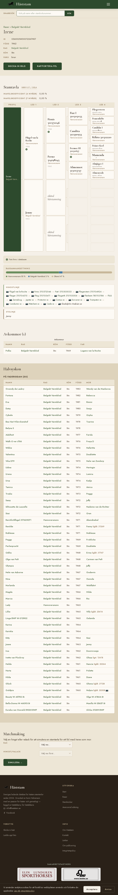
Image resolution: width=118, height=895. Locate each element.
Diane (89, 677)
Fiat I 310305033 (63, 291)
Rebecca (90, 395)
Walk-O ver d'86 (14, 441)
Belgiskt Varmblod (21, 27)
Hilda (8, 677)
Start (64, 791)
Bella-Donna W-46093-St (18, 703)
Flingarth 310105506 (65, 295)
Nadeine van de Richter (97, 506)
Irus (7, 651)
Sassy (8, 500)
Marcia (9, 598)
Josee (8, 644)
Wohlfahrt (91, 585)
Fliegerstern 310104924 (88, 291)
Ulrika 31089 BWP (95, 710)
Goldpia (10, 690)
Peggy (89, 493)
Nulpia (95, 690)
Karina (9, 624)
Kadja (89, 480)
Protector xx (43, 299)
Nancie (96, 664)
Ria (87, 598)
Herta (8, 670)
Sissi (8, 513)
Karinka (9, 631)
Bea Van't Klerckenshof (17, 421)
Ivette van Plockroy (15, 657)
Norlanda (10, 585)
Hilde (89, 592)
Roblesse (10, 533)
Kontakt (65, 835)
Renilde (9, 526)
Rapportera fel (47, 66)
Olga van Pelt (12, 559)
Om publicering (69, 845)
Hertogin (90, 467)
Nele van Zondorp (95, 461)
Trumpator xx (93, 299)
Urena (9, 474)
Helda (9, 664)
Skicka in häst (9, 830)
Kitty (8, 638)
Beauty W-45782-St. (15, 696)
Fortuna (9, 395)
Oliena (95, 683)
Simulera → (15, 762)
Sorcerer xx (75, 299)
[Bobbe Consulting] (81, 874)
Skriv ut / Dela (29, 87)
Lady (8, 605)
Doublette (91, 454)
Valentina (10, 454)
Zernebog (15, 299)
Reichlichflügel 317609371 (18, 520)
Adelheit (10, 434)
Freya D (90, 441)
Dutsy (8, 408)
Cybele (9, 415)
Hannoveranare (51, 520)
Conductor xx (13, 303)
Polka (8, 350)
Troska (9, 493)
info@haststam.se (13, 808)
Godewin (90, 572)
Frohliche (91, 539)
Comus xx (58, 299)
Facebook (10, 812)
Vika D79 (10, 461)
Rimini (89, 402)
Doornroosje (92, 651)
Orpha (89, 415)
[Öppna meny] (108, 4)
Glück (9, 683)
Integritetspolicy (68, 850)
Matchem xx (32, 303)
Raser (6, 27)
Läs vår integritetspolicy (24, 890)
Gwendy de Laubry (15, 388)
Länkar (65, 840)
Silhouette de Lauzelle (16, 506)
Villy (94, 611)
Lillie (8, 611)
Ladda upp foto (9, 835)
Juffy (88, 500)
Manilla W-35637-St (95, 703)
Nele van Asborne (14, 572)
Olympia (10, 565)
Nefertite (90, 447)
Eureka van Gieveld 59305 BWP (21, 710)
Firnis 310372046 (41, 291)
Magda (9, 592)
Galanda (90, 618)
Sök (69, 13)
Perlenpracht (12, 546)
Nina (8, 579)
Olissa (94, 657)
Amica (89, 487)
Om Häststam (68, 830)
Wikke (9, 447)
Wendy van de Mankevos (98, 388)
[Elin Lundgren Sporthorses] (37, 874)
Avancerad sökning (70, 807)
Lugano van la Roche (91, 350)
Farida (89, 434)
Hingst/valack (12, 751)
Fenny (95, 526)
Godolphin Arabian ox (70, 303)
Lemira (89, 474)
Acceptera (91, 889)
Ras (5, 743)
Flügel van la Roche (16, 291)
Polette (89, 670)
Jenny (8, 316)
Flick (110, 295)
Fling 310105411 (40, 295)
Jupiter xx (30, 299)
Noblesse (90, 533)
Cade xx (48, 303)
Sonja (89, 408)
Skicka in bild (16, 66)
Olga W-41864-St (94, 696)
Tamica (9, 487)
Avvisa (108, 889)
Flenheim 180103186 (92, 295)
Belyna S (10, 428)
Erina (94, 552)
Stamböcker (67, 802)
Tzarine (90, 421)
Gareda (90, 579)
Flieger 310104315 (16, 295)
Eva (7, 402)
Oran (88, 513)
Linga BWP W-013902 (16, 618)
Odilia (9, 552)
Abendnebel (92, 520)
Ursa (8, 480)
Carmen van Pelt (94, 559)
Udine (8, 467)
